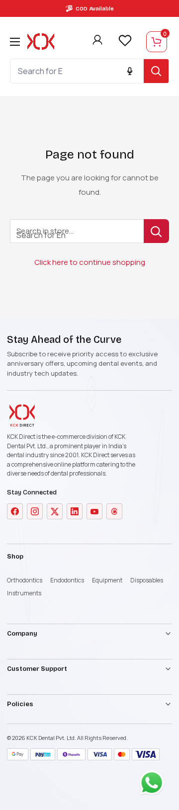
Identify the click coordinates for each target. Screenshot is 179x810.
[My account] (97, 42)
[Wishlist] (124, 40)
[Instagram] (35, 511)
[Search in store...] (156, 231)
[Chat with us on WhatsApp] (154, 785)
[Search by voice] (130, 71)
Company (22, 634)
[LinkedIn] (75, 511)
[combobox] (77, 71)
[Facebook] (15, 511)
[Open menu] (15, 42)
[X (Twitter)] (55, 511)
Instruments (24, 593)
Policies (20, 704)
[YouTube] (94, 511)
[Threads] (114, 511)
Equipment (107, 580)
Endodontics (67, 580)
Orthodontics (24, 580)
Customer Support (37, 669)
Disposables (146, 580)
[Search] (156, 71)
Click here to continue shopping (89, 262)
